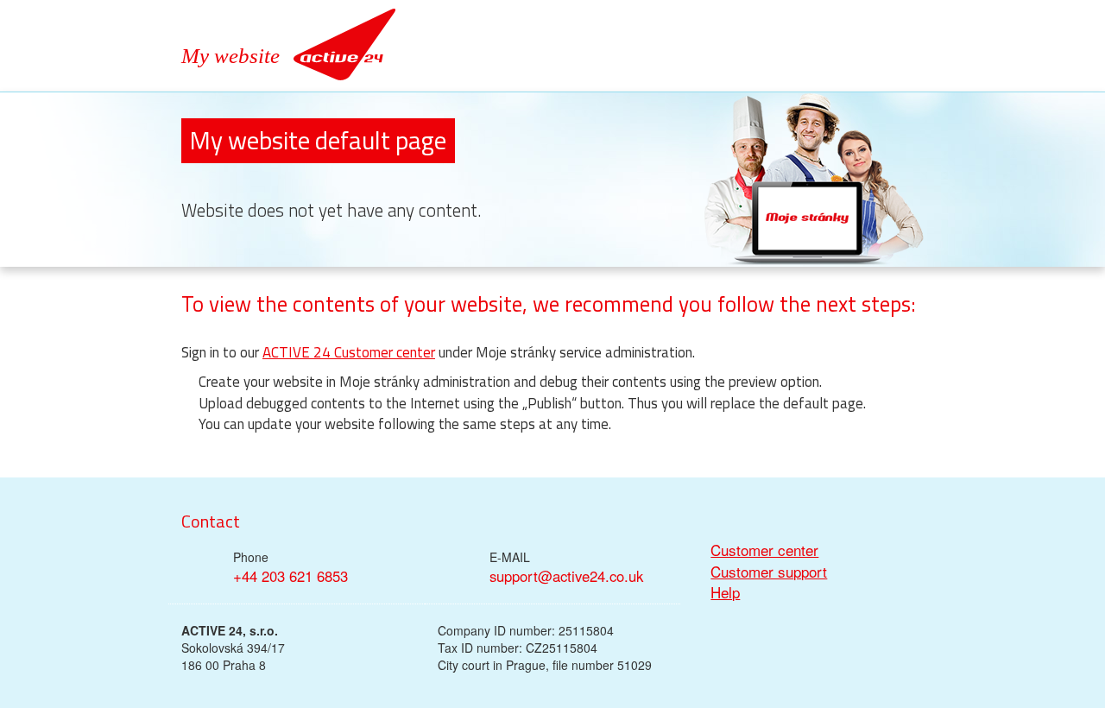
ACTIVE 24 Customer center (348, 352)
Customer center (764, 550)
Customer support (768, 571)
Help (725, 592)
